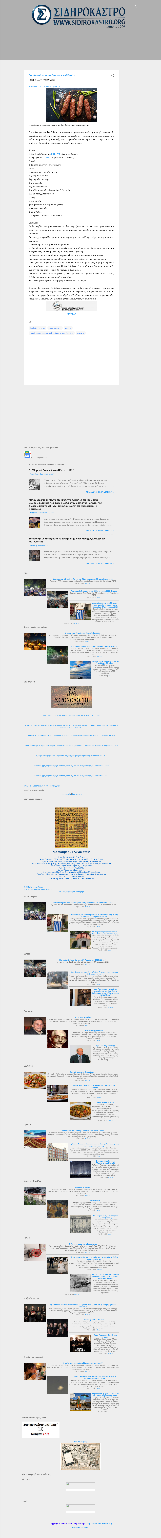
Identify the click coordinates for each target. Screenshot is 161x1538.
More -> (87, 583)
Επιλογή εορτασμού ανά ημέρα (71, 892)
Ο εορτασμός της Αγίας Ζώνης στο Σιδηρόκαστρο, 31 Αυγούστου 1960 (71, 715)
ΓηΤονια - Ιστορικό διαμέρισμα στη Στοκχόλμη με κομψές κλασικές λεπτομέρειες (94, 1145)
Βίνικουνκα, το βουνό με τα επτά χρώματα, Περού (83, 1131)
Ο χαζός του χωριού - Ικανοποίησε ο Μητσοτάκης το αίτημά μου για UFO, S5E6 (94, 1377)
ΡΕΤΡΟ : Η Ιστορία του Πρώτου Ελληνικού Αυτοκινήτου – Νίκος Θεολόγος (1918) (105, 1276)
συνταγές (81, 333)
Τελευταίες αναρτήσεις (49, 86)
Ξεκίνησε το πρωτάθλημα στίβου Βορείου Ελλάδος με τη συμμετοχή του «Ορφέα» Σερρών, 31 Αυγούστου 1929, (71, 735)
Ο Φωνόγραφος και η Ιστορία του (83, 1244)
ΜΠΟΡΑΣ (55, 154)
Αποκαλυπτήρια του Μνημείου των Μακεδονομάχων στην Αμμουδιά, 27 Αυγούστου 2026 (105, 605)
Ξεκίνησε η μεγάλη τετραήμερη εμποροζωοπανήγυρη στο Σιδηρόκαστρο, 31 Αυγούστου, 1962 (71, 776)
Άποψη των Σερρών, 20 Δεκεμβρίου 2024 (82, 633)
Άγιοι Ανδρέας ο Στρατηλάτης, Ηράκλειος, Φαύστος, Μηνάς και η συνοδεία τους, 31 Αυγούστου (71, 863)
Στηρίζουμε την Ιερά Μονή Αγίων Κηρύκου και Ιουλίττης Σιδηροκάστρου (94, 973)
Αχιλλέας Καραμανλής (105, 1046)
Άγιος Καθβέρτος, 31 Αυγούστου (71, 857)
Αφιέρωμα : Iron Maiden (94, 1320)
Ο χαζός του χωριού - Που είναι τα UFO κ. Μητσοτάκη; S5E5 (105, 1395)
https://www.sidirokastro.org (99, 1523)
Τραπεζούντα (94, 1201)
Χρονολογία (77, 794)
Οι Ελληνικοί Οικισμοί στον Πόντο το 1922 (51, 470)
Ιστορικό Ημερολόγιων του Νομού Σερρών (42, 786)
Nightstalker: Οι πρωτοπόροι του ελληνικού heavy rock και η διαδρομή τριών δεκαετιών (83, 1306)
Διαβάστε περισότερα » (100, 492)
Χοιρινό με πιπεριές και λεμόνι (83, 1072)
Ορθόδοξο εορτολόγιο (33, 887)
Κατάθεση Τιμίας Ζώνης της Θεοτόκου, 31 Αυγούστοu (71, 878)
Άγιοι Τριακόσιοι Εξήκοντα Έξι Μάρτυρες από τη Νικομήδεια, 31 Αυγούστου (71, 859)
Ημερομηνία (66, 794)
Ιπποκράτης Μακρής (94, 1030)
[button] (112, 76)
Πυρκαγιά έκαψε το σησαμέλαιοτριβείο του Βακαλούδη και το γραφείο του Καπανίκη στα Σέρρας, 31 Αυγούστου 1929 (71, 745)
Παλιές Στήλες (80, 1441)
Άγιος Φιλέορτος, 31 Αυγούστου (71, 870)
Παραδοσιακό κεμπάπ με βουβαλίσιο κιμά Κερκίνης (52, 333)
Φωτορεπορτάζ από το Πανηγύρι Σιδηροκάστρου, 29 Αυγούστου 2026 (83, 579)
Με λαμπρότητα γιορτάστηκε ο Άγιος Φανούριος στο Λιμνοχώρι (105, 933)
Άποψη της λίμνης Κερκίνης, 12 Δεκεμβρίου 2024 (105, 663)
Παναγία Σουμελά (82, 1187)
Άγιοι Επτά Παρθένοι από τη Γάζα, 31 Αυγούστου (71, 866)
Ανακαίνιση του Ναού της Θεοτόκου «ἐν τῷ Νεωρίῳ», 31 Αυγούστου (71, 872)
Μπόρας (68, 328)
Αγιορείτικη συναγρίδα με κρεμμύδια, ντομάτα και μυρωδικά (94, 1086)
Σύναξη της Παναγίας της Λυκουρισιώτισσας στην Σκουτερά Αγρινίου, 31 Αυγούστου (71, 874)
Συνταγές (33, 86)
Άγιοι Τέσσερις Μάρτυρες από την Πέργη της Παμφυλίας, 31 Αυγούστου (71, 861)
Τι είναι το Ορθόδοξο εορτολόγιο (38, 889)
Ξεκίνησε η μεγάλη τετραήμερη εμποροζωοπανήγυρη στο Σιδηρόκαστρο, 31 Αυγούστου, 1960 (71, 766)
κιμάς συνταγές (55, 328)
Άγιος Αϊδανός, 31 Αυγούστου (71, 876)
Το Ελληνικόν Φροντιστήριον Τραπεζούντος (105, 1217)
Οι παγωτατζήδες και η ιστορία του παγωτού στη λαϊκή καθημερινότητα (94, 1258)
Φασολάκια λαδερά (105, 1102)
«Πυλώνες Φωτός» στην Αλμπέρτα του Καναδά (105, 1162)
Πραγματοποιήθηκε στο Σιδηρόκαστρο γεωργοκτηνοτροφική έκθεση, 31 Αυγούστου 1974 (71, 756)
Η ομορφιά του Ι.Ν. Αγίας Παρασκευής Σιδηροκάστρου (94, 646)
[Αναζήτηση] (135, 7)
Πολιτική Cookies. (80, 1528)
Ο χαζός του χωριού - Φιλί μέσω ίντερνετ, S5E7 (83, 1363)
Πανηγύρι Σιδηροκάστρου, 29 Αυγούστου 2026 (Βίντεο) (94, 591)
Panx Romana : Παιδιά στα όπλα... (105, 1336)
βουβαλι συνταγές (37, 328)
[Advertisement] (129, 71)
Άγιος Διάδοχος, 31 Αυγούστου (71, 868)
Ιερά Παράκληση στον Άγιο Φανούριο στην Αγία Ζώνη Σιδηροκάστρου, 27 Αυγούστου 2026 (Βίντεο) (105, 992)
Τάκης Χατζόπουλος (82, 1017)
